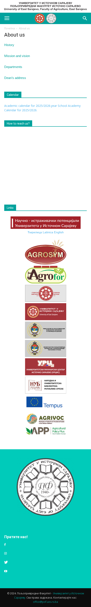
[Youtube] (5, 571)
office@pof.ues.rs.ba (45, 602)
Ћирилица (35, 232)
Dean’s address (15, 78)
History (9, 45)
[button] (85, 18)
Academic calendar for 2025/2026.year (30, 106)
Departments (13, 67)
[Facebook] (5, 544)
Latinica (48, 232)
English (59, 232)
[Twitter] (6, 562)
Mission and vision (17, 56)
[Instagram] (5, 553)
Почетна (9, 28)
